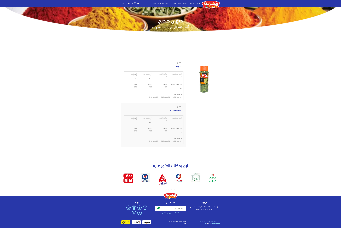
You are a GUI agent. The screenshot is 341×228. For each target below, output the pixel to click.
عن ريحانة (192, 3)
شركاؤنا (180, 3)
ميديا (175, 3)
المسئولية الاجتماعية (162, 3)
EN (123, 3)
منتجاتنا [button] (186, 3)
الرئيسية (198, 3)
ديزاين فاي (208, 223)
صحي (171, 3)
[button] (166, 189)
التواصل (154, 3)
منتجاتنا (205, 207)
